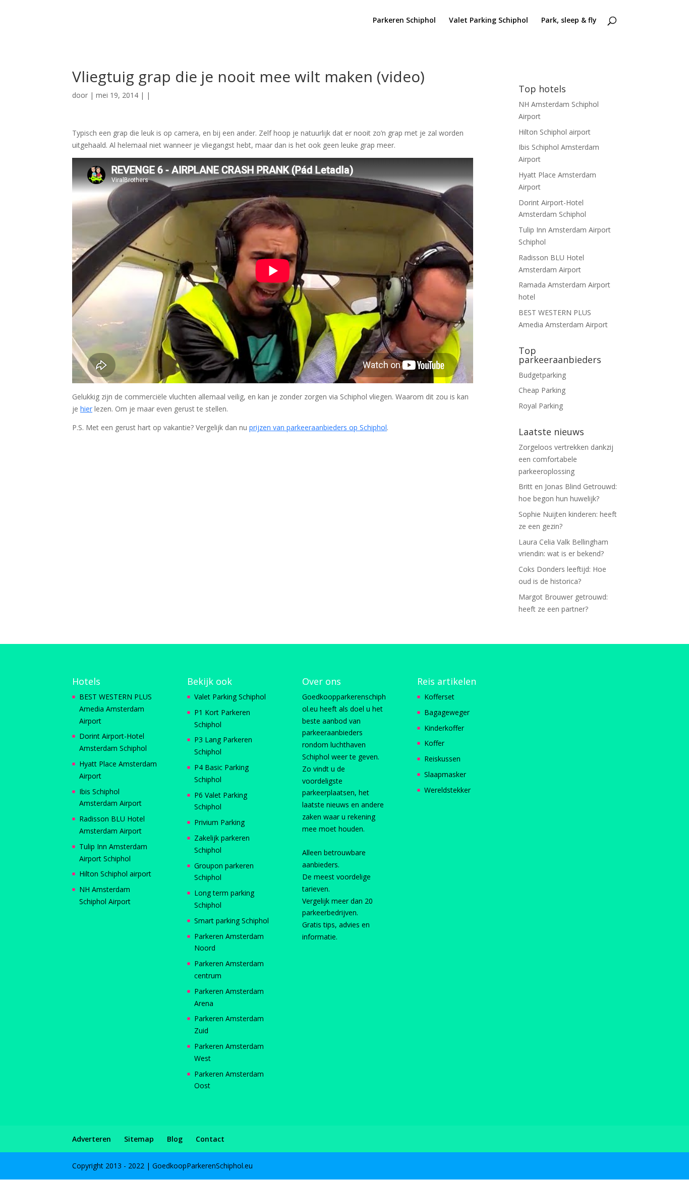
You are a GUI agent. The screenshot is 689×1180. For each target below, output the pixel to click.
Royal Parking (541, 405)
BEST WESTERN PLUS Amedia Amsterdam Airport (115, 709)
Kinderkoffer (444, 728)
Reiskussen (442, 758)
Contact (210, 1139)
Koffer (434, 743)
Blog (175, 1139)
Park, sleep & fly (569, 21)
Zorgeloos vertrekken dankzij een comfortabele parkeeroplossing (566, 459)
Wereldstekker (447, 790)
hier (86, 409)
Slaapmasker (445, 774)
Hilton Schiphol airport (555, 132)
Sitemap (139, 1139)
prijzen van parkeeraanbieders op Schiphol (318, 427)
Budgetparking (542, 375)
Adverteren (91, 1139)
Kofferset (439, 696)
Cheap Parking (542, 390)
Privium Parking (219, 822)
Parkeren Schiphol (404, 21)
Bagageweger (447, 712)
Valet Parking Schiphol (488, 21)
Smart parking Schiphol (231, 920)
